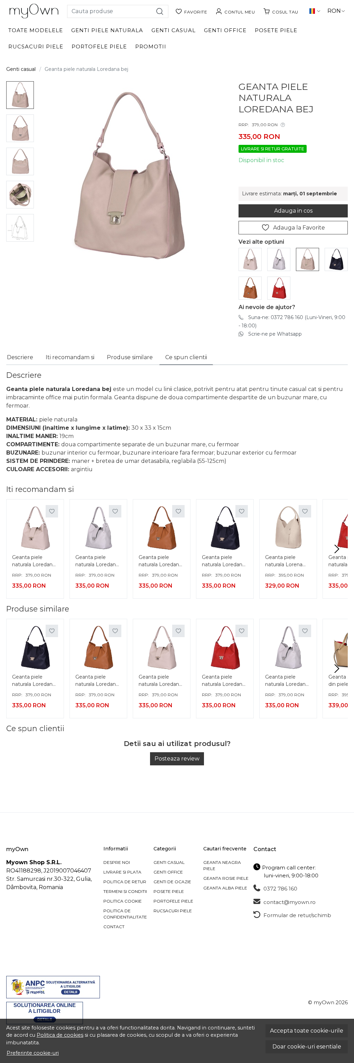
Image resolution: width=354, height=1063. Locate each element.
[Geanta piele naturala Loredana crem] (250, 259)
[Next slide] (336, 548)
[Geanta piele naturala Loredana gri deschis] (279, 259)
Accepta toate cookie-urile (306, 1030)
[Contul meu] (235, 11)
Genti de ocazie (172, 881)
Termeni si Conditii (125, 891)
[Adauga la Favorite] (52, 511)
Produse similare (130, 357)
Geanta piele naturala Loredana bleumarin (223, 561)
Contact (113, 926)
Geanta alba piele (225, 888)
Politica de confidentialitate (125, 914)
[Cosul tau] (280, 11)
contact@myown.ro (289, 902)
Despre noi (116, 862)
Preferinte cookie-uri (33, 1053)
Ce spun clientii (186, 357)
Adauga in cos (293, 210)
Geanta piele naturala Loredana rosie (223, 681)
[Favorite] (191, 11)
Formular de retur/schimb (296, 915)
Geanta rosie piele (226, 878)
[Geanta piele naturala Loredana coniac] (250, 288)
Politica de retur (124, 881)
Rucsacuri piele (35, 46)
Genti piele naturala (107, 30)
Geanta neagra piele (222, 865)
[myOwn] (34, 11)
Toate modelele (35, 30)
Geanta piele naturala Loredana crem (33, 561)
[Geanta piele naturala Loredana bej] (307, 259)
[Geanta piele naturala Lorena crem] (288, 528)
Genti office (225, 30)
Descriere (20, 357)
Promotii (150, 46)
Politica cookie (122, 901)
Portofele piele (99, 46)
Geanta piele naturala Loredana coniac (160, 561)
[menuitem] (20, 95)
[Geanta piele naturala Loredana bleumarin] (336, 259)
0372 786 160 (279, 888)
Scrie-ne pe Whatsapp (275, 334)
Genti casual (173, 30)
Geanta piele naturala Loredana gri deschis (97, 561)
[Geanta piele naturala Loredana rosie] (279, 288)
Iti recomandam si (70, 357)
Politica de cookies (60, 1035)
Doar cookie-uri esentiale (306, 1046)
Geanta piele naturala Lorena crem (283, 561)
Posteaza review (177, 758)
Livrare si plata (122, 872)
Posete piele (276, 30)
